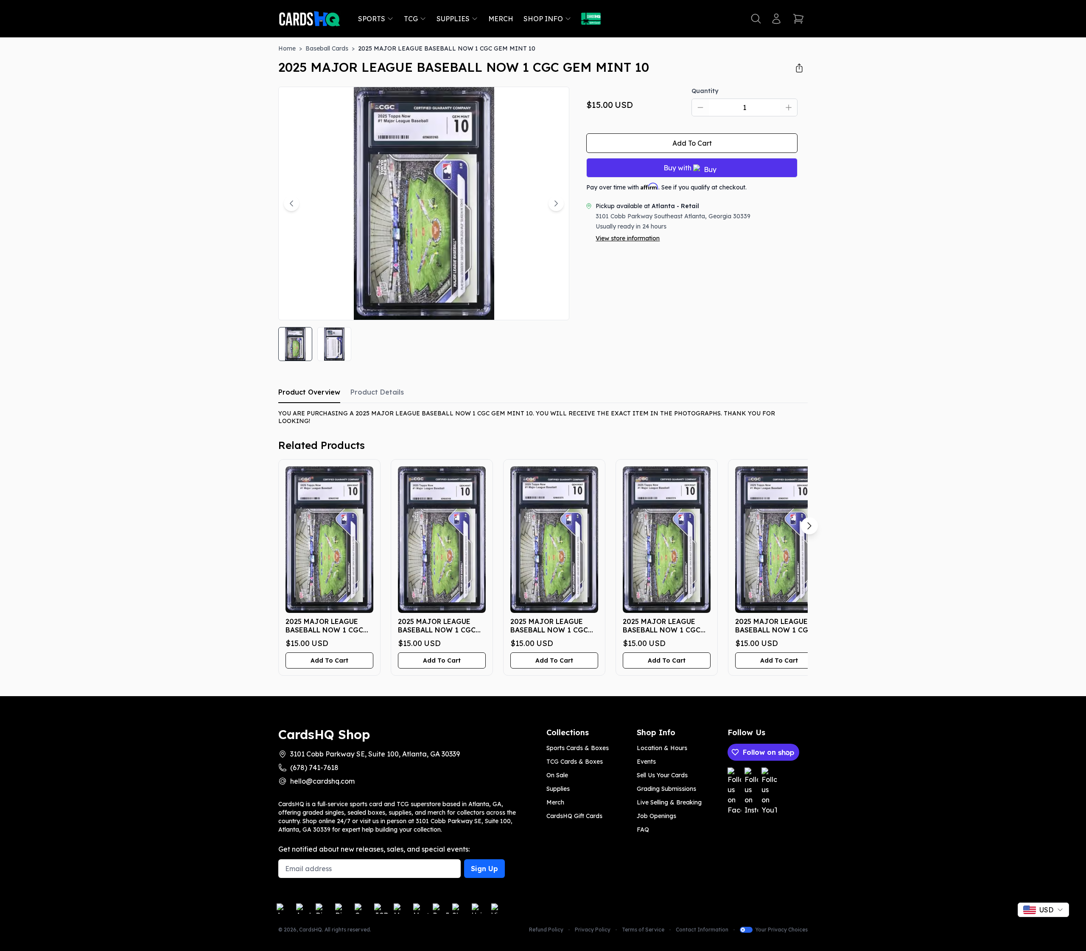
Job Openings (656, 816)
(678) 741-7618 (314, 767)
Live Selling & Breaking (669, 802)
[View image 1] (295, 344)
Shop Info (543, 18)
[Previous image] (291, 203)
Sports (371, 18)
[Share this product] (799, 67)
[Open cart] (798, 18)
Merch (500, 18)
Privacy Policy (592, 929)
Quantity (704, 91)
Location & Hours (662, 748)
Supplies (453, 18)
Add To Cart (692, 143)
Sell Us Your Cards (662, 775)
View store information (628, 238)
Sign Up (484, 868)
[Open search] (756, 19)
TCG (411, 18)
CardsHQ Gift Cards (574, 816)
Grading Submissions (666, 789)
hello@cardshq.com (322, 781)
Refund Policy (546, 929)
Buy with (677, 168)
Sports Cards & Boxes (577, 748)
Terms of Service (643, 929)
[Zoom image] (551, 302)
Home (287, 48)
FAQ (643, 829)
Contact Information (702, 929)
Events (646, 761)
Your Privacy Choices (781, 929)
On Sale (557, 775)
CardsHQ (310, 929)
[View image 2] (334, 344)
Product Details (377, 392)
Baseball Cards (326, 48)
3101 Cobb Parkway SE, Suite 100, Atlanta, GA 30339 (375, 754)
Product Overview (309, 392)
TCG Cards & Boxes (574, 761)
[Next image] (556, 203)
